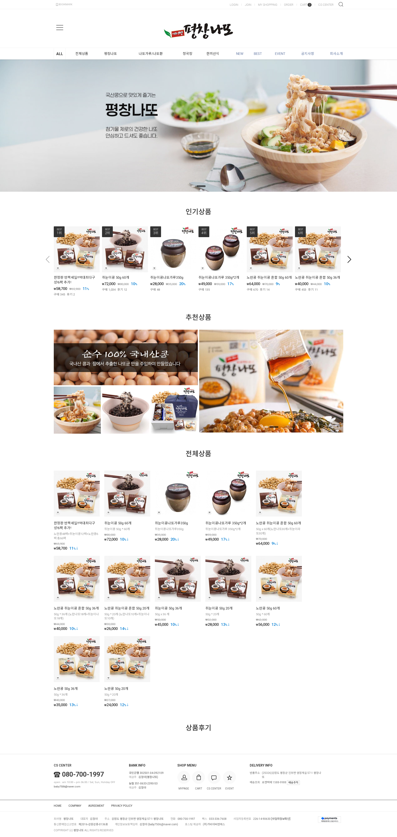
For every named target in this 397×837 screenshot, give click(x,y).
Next (386, 125)
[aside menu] (59, 27)
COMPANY (74, 805)
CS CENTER (326, 4)
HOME (58, 805)
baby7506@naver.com (67, 786)
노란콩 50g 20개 (116, 689)
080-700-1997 (83, 774)
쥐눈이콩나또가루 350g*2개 (218, 277)
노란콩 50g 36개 (66, 689)
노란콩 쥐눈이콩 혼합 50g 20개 (126, 608)
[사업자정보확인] (280, 818)
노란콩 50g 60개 (268, 608)
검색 (341, 4)
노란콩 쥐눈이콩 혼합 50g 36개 (317, 277)
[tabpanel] (198, 125)
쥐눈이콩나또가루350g (166, 277)
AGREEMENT (96, 805)
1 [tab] (193, 186)
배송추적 (293, 782)
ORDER (288, 4)
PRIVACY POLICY (121, 805)
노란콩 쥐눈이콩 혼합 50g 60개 (269, 277)
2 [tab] (201, 186)
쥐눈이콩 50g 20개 (219, 608)
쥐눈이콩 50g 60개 (115, 277)
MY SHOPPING (267, 4)
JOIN (248, 4)
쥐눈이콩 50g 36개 (168, 608)
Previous (10, 125)
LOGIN (234, 4)
